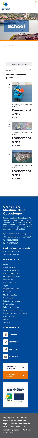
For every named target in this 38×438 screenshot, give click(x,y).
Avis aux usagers (10, 316)
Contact (6, 322)
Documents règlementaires (15, 313)
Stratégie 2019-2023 (11, 277)
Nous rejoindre (9, 304)
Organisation (8, 298)
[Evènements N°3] (22, 126)
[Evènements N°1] (22, 156)
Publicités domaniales (12, 310)
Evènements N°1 (21, 173)
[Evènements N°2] (22, 92)
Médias (6, 319)
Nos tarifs (7, 292)
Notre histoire (9, 267)
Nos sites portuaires (11, 273)
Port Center (8, 280)
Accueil (6, 264)
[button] (36, 2)
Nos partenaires (9, 283)
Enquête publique (11, 289)
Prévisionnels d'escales (12, 301)
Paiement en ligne (11, 307)
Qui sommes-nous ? (11, 270)
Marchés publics (10, 295)
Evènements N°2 (21, 112)
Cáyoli (5, 286)
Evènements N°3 (21, 140)
